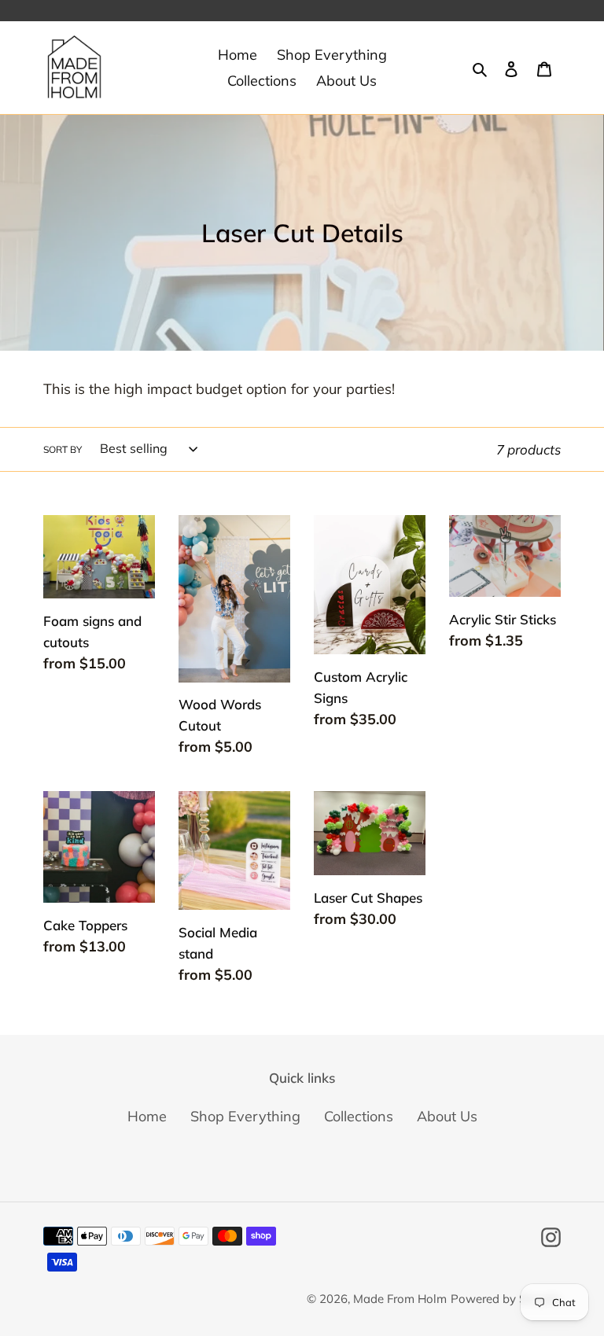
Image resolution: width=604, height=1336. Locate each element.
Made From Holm (400, 1298)
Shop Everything (245, 1116)
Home (147, 1116)
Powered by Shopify (506, 1298)
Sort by (62, 449)
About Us (447, 1116)
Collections (358, 1116)
